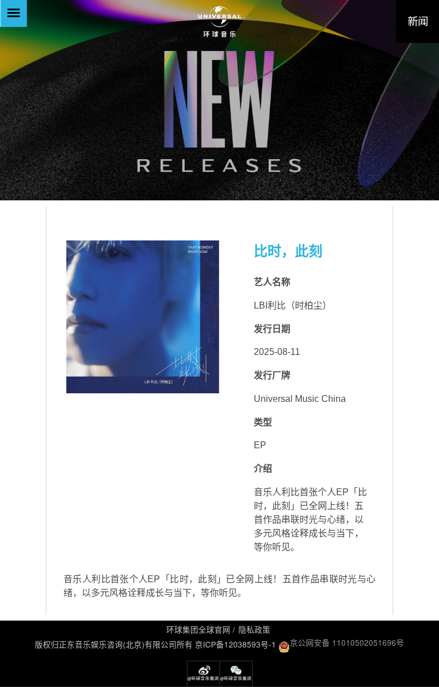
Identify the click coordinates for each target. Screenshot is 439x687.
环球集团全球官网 (198, 629)
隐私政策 (254, 629)
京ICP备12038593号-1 (235, 644)
